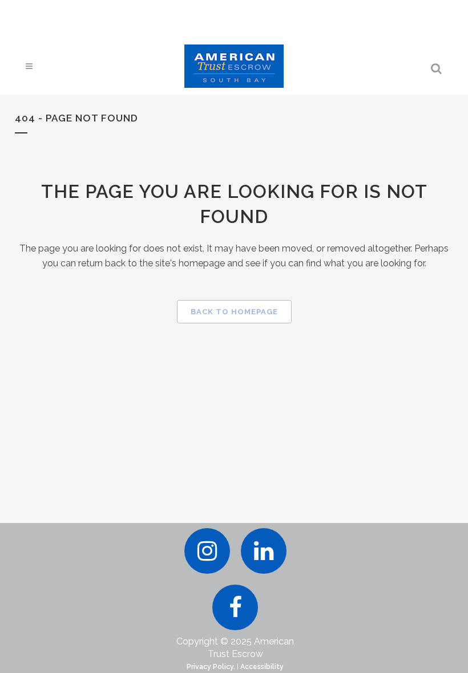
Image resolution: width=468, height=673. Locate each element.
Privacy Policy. (211, 667)
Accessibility (262, 667)
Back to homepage (234, 311)
